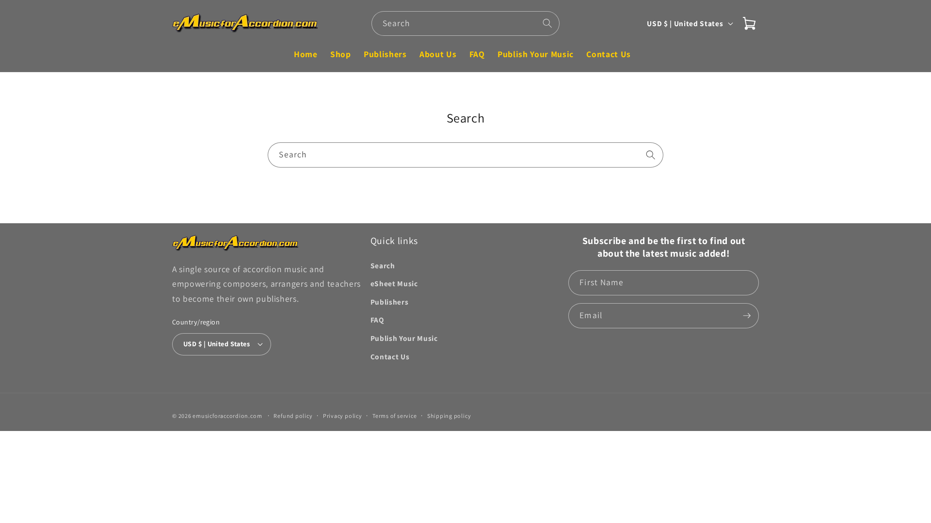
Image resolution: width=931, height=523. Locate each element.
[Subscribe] (746, 315)
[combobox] (466, 24)
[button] (749, 23)
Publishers (389, 302)
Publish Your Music (404, 338)
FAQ (377, 319)
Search (382, 265)
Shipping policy (449, 415)
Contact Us (390, 356)
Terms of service (394, 415)
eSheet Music (394, 283)
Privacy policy (342, 415)
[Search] (547, 23)
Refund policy (292, 415)
